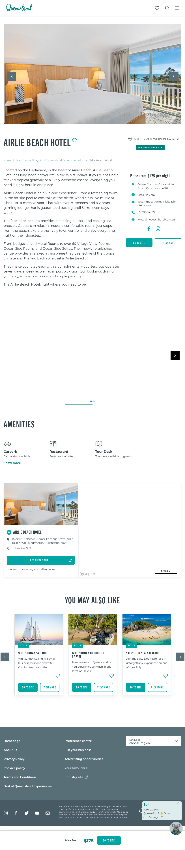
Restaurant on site (61, 456)
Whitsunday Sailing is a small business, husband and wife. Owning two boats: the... (36, 663)
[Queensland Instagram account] (6, 813)
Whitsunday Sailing (32, 653)
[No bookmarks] (157, 8)
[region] (62, 227)
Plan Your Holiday (27, 160)
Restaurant (59, 451)
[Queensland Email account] (48, 813)
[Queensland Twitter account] (27, 813)
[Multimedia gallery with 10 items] (92, 77)
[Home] (19, 10)
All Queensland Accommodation (63, 160)
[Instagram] (158, 228)
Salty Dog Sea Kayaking (143, 653)
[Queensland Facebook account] (16, 813)
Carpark (10, 451)
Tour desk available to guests (113, 456)
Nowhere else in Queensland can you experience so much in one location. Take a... (92, 667)
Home (7, 160)
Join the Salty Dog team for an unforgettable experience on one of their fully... (146, 663)
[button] (11, 76)
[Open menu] (177, 8)
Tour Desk (103, 451)
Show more (12, 463)
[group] (38, 657)
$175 (89, 840)
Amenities (19, 423)
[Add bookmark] (74, 140)
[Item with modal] (92, 74)
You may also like (92, 599)
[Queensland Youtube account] (37, 813)
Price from (71, 840)
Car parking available (17, 456)
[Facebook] (149, 228)
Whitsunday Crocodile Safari (88, 654)
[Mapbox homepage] (88, 574)
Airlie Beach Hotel (37, 142)
